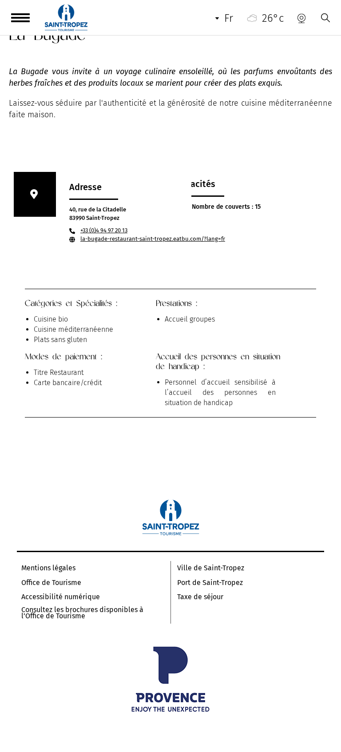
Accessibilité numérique (60, 597)
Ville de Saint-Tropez (210, 568)
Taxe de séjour (200, 597)
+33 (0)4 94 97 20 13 (103, 230)
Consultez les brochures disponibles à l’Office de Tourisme (82, 613)
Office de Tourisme (51, 583)
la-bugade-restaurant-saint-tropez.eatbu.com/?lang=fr (152, 238)
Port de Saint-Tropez (210, 583)
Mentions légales (48, 568)
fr (228, 18)
